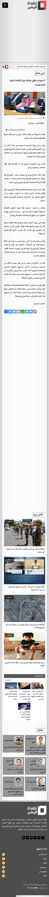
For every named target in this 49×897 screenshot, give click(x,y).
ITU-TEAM (31, 888)
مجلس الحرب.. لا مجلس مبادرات (15, 771)
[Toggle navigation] (5, 5)
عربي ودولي (43, 867)
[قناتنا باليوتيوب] (31, 837)
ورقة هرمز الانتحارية (38, 788)
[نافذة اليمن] (36, 5)
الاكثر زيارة (38, 515)
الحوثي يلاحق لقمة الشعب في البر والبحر (13, 749)
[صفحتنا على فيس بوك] (35, 837)
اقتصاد (45, 875)
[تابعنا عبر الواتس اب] (38, 837)
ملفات (45, 862)
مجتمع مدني (43, 871)
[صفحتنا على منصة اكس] (23, 837)
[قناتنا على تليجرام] (27, 837)
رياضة (45, 858)
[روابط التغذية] (42, 837)
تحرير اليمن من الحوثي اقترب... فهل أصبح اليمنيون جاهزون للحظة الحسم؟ (35, 750)
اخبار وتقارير (43, 854)
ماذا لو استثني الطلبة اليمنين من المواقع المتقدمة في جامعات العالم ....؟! (13, 791)
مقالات (40, 730)
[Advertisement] (24, 411)
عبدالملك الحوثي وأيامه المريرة (37, 771)
